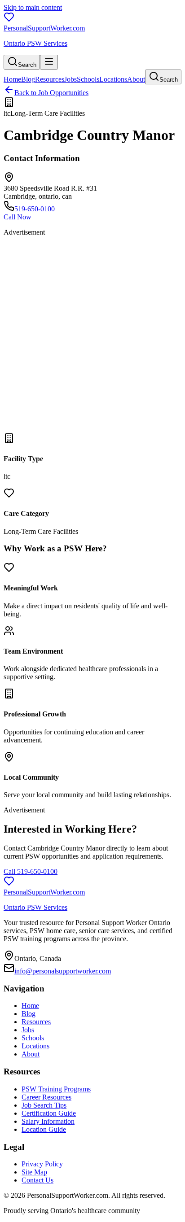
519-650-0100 (34, 209)
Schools (88, 79)
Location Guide (44, 1129)
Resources (49, 79)
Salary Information (48, 1121)
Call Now (17, 217)
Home (12, 79)
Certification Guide (49, 1113)
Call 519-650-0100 (30, 871)
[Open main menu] (49, 62)
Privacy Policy (42, 1164)
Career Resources (46, 1097)
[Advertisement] (92, 336)
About (136, 79)
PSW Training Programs (56, 1089)
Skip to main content (33, 7)
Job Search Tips (44, 1105)
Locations (113, 79)
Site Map (34, 1172)
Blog (28, 79)
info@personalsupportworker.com (62, 971)
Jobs (70, 79)
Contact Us (37, 1180)
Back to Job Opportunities (51, 92)
